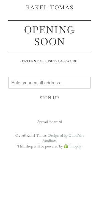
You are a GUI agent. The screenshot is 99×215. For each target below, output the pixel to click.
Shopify (76, 146)
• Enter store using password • (49, 61)
